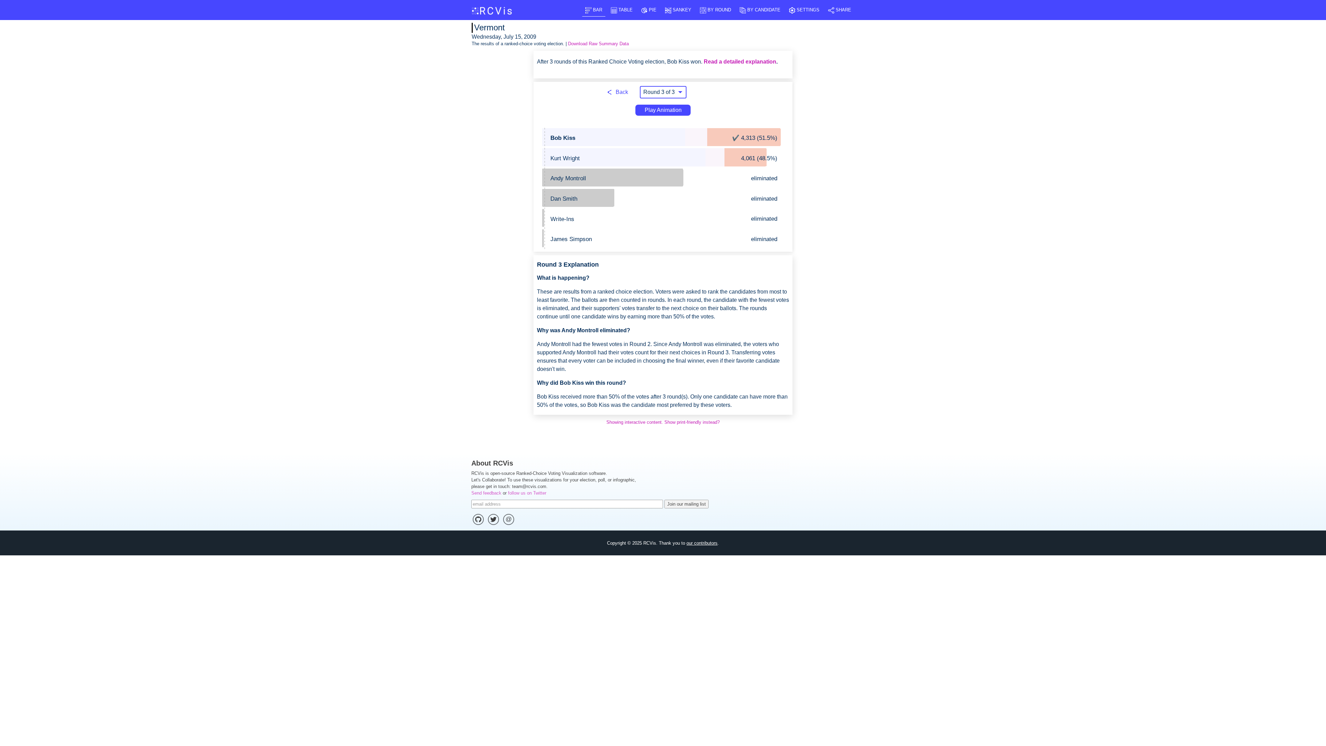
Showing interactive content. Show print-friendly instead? (663, 422)
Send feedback (486, 493)
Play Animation (663, 110)
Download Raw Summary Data (598, 43)
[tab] (594, 10)
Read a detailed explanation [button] (740, 62)
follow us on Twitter (527, 493)
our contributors (702, 543)
